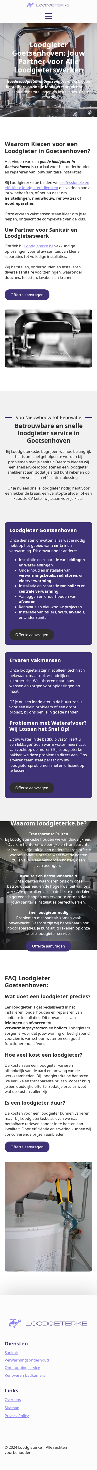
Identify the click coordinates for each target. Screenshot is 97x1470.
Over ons (13, 1399)
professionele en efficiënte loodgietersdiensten (47, 185)
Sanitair (11, 1352)
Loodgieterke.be (38, 246)
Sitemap (12, 1407)
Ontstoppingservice (22, 1367)
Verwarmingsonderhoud (27, 1360)
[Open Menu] (48, 16)
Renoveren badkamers (25, 1375)
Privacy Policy (17, 1415)
